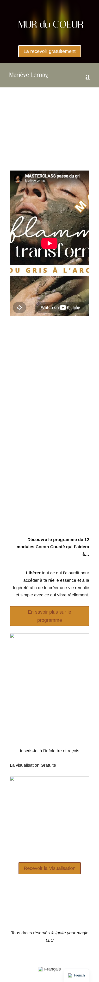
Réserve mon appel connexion (51, 483)
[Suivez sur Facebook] (40, 916)
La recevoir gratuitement (50, 51)
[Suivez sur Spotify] (49, 916)
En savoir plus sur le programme (49, 616)
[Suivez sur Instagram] (59, 916)
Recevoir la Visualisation (49, 868)
